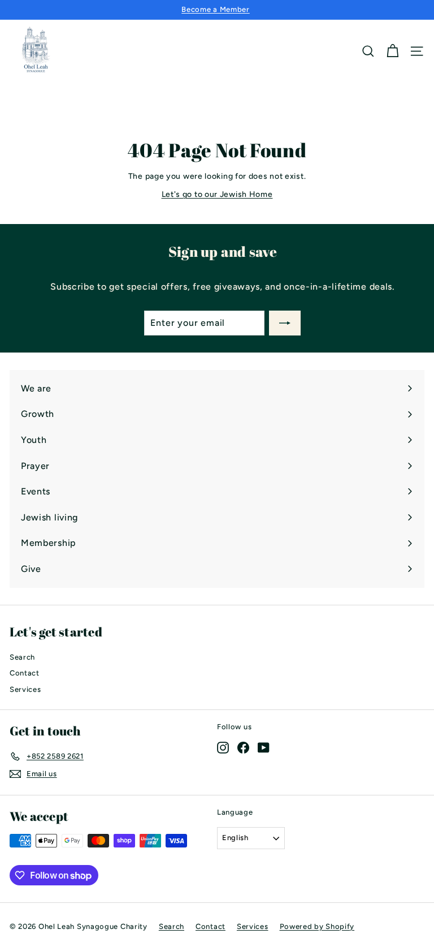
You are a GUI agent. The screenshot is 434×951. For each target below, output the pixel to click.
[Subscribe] (285, 323)
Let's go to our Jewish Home (217, 194)
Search (22, 657)
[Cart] (392, 51)
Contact (25, 673)
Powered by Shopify (317, 926)
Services (25, 689)
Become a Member (215, 9)
